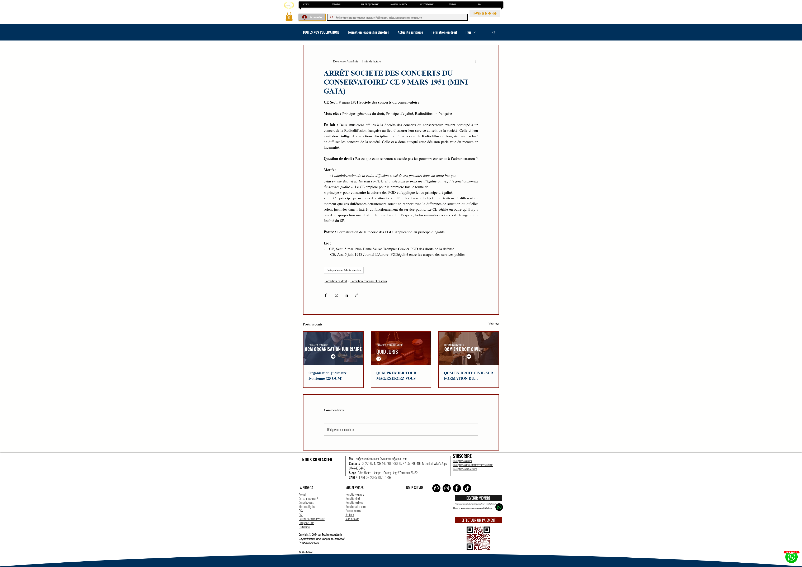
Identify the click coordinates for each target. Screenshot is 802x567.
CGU (301, 515)
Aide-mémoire (352, 519)
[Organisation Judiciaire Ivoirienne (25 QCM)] (333, 348)
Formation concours (354, 494)
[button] (289, 16)
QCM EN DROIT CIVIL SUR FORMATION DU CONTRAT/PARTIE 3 (468, 375)
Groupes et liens (306, 523)
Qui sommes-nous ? (308, 498)
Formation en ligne (354, 502)
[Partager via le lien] (356, 295)
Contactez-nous (306, 502)
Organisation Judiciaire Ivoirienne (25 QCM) (327, 375)
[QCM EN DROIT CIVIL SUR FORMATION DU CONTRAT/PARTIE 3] (469, 348)
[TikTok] (467, 488)
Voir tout (494, 323)
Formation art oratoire (355, 506)
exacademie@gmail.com (394, 458)
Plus (468, 32)
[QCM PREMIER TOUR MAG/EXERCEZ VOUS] (401, 348)
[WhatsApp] (436, 488)
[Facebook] (457, 488)
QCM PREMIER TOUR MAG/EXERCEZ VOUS (396, 375)
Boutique (349, 515)
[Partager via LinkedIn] (346, 295)
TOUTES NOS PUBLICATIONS (321, 32)
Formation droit (352, 498)
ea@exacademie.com (367, 458)
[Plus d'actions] (475, 61)
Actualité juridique (410, 32)
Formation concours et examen (368, 281)
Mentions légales (307, 506)
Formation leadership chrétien (368, 32)
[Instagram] (447, 488)
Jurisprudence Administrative (343, 270)
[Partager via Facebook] (326, 295)
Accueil (302, 494)
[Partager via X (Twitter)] (336, 295)
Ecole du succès (353, 510)
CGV (301, 510)
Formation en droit (444, 32)
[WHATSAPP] (499, 507)
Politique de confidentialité (312, 519)
